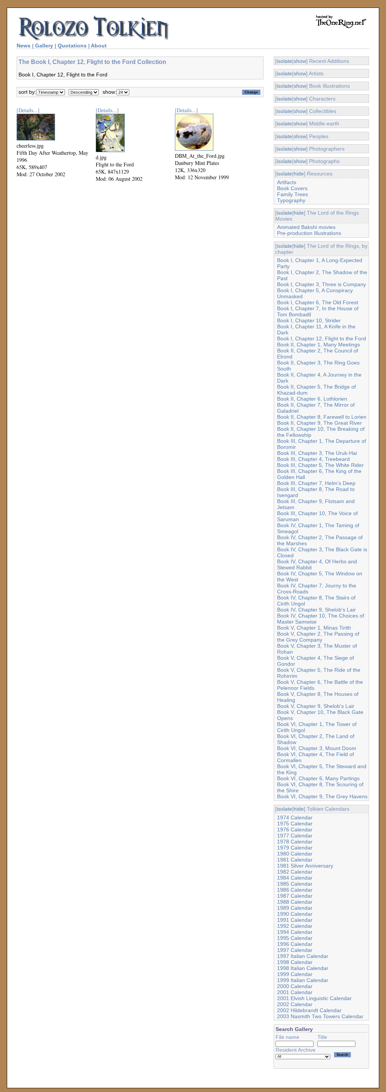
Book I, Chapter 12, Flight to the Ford (321, 339)
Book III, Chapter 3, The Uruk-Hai (317, 453)
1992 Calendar (294, 926)
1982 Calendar (294, 872)
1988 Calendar (294, 902)
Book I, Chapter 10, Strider (309, 320)
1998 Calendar (294, 962)
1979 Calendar (294, 848)
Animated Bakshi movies (306, 227)
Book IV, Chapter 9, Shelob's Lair (316, 610)
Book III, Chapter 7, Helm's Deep (316, 483)
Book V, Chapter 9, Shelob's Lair (315, 706)
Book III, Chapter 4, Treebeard (313, 459)
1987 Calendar (294, 896)
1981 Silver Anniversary (305, 866)
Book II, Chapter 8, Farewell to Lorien (321, 417)
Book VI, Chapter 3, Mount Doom (316, 748)
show (300, 61)
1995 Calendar (294, 938)
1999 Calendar (294, 974)
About (99, 46)
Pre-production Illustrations (309, 233)
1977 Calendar (294, 836)
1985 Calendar (294, 884)
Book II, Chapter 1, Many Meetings (318, 345)
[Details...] (28, 110)
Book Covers (292, 188)
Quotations (72, 46)
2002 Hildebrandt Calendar (309, 1010)
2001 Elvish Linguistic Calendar (314, 998)
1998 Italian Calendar (302, 968)
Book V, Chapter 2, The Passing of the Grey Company (318, 637)
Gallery (44, 46)
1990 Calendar (294, 914)
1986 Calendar (294, 890)
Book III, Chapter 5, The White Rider (320, 465)
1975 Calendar (294, 824)
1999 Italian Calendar (302, 980)
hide (299, 174)
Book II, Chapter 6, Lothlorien (312, 399)
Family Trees (292, 194)
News (24, 46)
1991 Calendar (294, 920)
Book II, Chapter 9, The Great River (319, 423)
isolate (284, 61)
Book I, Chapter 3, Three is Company (321, 284)
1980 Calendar (294, 854)
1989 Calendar (294, 908)
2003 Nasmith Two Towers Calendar (320, 1016)
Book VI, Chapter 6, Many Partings (318, 778)
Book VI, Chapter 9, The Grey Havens (322, 796)
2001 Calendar (294, 992)
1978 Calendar (294, 842)
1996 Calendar (294, 944)
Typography (291, 200)
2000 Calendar (294, 986)
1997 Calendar (294, 950)
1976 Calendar (294, 830)
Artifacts (286, 182)
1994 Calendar (294, 932)
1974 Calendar (294, 817)
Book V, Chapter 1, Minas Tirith (314, 628)
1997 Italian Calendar (302, 956)
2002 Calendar (294, 1004)
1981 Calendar (294, 860)
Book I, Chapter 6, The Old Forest (317, 302)
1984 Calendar (294, 878)
